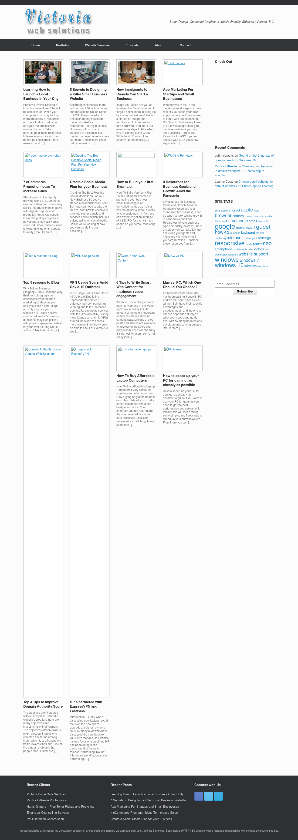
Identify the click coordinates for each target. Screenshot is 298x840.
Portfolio (62, 45)
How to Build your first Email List (134, 184)
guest (263, 226)
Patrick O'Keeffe (226, 166)
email (253, 220)
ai (216, 210)
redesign (264, 237)
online (248, 238)
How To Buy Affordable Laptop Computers (135, 378)
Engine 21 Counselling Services (48, 812)
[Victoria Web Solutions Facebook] (198, 796)
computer (259, 216)
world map (263, 266)
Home (35, 45)
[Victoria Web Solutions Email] (218, 796)
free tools (263, 221)
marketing (220, 238)
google (225, 226)
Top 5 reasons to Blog (41, 282)
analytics (223, 210)
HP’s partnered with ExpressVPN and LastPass (86, 706)
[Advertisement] (250, 106)
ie (231, 233)
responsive (230, 242)
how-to (222, 231)
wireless (250, 265)
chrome (249, 216)
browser (223, 215)
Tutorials (132, 45)
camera (238, 215)
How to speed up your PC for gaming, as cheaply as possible (181, 380)
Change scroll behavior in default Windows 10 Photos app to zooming (244, 170)
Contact (185, 45)
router (257, 243)
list (257, 233)
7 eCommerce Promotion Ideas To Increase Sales (39, 186)
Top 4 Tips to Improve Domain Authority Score (43, 704)
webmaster (221, 254)
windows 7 (249, 260)
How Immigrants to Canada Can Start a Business (132, 94)
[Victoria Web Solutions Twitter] (208, 796)
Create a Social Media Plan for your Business (88, 184)
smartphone (224, 248)
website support (253, 254)
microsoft (235, 237)
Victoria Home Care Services (46, 794)
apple (247, 209)
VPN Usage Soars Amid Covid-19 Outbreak (89, 284)
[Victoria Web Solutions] (58, 21)
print (254, 238)
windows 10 (229, 265)
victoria (259, 248)
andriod (234, 210)
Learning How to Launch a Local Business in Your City (40, 94)
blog (256, 210)
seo (267, 243)
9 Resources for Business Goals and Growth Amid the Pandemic (179, 188)
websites (233, 254)
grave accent (245, 227)
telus (250, 249)
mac (262, 233)
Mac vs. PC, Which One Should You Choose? (182, 284)
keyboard (248, 232)
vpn (267, 249)
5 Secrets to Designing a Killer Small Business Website (88, 94)
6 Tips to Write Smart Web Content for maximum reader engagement (133, 289)
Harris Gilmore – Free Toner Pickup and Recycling (60, 806)
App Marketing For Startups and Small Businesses (178, 94)
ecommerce (237, 220)
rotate (249, 244)
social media (240, 249)
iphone (236, 233)
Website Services (97, 45)
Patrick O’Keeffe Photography (47, 800)
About (159, 45)
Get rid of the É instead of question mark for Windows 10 (244, 157)
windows (227, 259)
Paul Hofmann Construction (45, 818)
